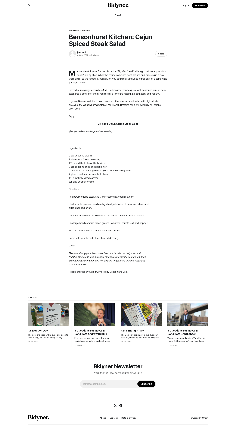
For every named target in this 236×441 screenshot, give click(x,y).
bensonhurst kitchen (79, 30)
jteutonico (82, 52)
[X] (115, 405)
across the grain (84, 260)
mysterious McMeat (96, 90)
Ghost (205, 418)
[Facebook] (120, 405)
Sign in (186, 5)
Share (161, 53)
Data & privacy (128, 418)
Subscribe (200, 5)
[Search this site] (29, 5)
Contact (114, 418)
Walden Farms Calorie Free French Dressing (106, 105)
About (118, 15)
